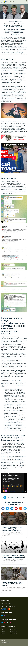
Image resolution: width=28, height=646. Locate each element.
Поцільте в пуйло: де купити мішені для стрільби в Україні (13, 556)
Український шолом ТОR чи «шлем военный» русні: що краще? (12, 583)
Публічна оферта (5, 642)
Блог (5, 24)
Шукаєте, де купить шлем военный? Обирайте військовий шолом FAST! (12, 528)
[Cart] (26, 2)
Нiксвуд (3, 644)
